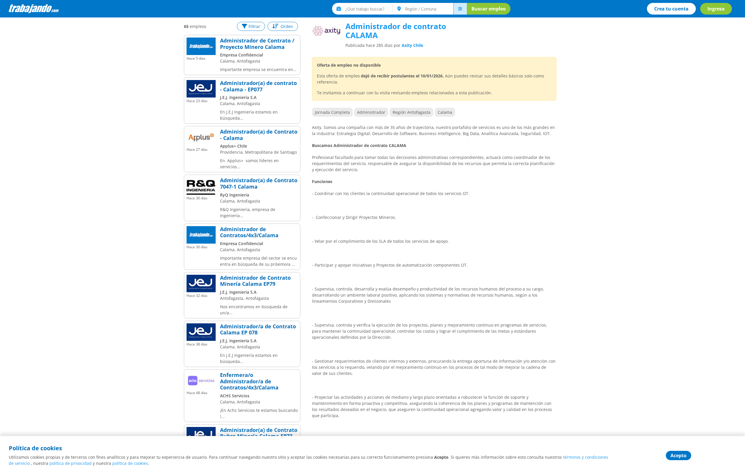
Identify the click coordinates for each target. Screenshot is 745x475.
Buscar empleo (488, 9)
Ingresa (716, 9)
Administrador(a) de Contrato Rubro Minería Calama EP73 (258, 433)
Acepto (678, 455)
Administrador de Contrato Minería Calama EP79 (255, 281)
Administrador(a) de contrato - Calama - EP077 (258, 86)
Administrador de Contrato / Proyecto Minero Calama (257, 44)
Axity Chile (412, 45)
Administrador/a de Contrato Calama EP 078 (258, 329)
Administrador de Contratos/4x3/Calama (249, 232)
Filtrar (254, 26)
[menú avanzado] (460, 9)
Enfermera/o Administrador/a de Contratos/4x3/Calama (249, 381)
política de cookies (130, 463)
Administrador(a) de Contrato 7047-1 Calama (258, 183)
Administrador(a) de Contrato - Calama (258, 135)
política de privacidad (70, 463)
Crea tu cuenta (671, 9)
